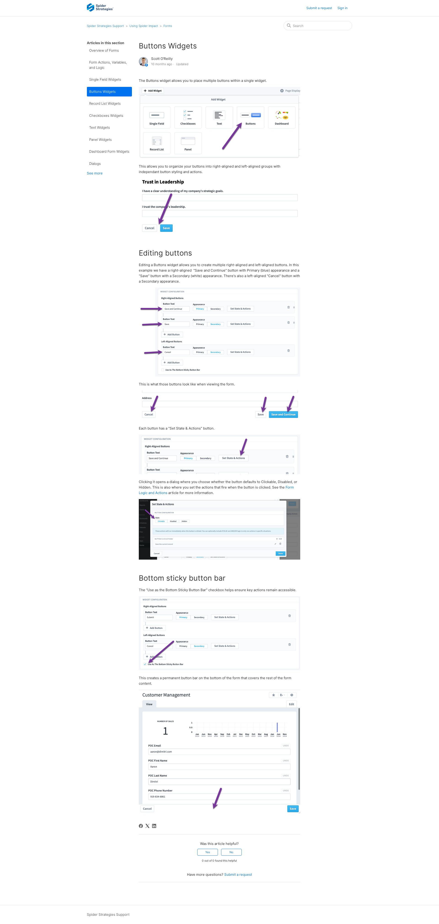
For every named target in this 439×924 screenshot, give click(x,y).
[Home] (100, 10)
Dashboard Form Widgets (109, 151)
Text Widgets (99, 127)
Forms (167, 26)
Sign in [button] (342, 8)
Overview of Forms (104, 50)
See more (95, 173)
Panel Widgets (100, 139)
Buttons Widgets (102, 91)
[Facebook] (141, 826)
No (231, 852)
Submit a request (319, 8)
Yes (207, 852)
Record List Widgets (105, 103)
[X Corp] (147, 826)
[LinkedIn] (154, 826)
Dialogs (95, 163)
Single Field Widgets (105, 79)
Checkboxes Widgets (106, 115)
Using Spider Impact (143, 26)
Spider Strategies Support (105, 26)
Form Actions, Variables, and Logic (108, 65)
